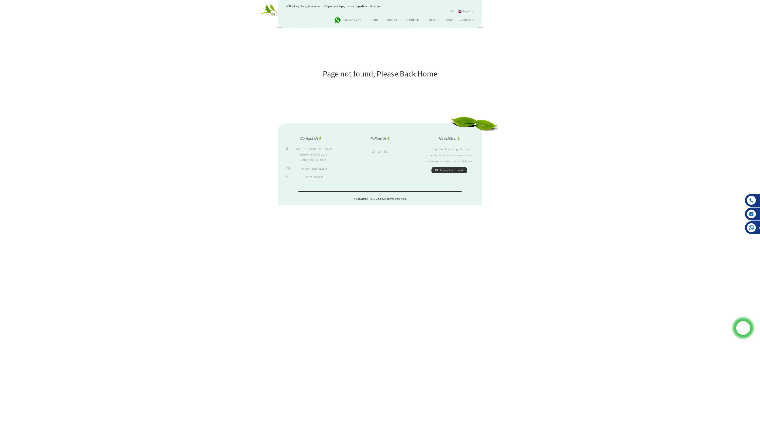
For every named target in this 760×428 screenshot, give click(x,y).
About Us (392, 20)
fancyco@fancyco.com (314, 168)
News (432, 20)
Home (374, 20)
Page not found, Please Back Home (380, 74)
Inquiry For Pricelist (451, 170)
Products (413, 20)
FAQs (449, 20)
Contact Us (467, 20)
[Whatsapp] (743, 328)
